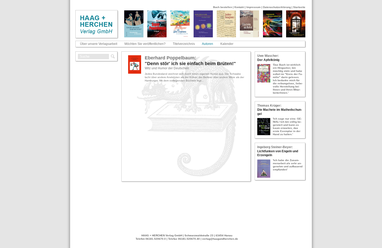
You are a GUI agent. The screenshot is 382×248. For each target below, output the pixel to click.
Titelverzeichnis (184, 44)
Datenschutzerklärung (277, 7)
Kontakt (239, 7)
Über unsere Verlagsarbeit (98, 44)
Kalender (226, 44)
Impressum (253, 7)
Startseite (299, 7)
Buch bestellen (222, 7)
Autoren (207, 44)
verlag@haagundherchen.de (220, 238)
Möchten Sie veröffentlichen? (145, 44)
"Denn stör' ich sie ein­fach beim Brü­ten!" (190, 63)
